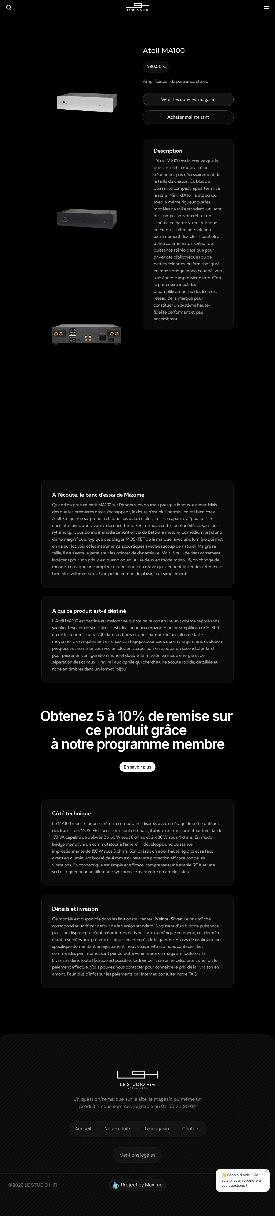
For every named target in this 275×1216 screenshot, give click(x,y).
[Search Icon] (9, 7)
